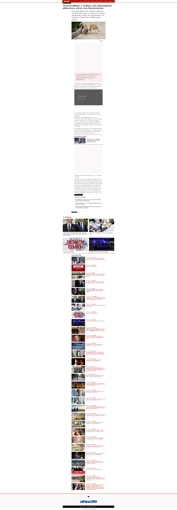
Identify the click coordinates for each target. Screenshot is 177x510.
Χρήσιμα (101, 1)
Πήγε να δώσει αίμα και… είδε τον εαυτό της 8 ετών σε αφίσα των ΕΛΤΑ (95, 399)
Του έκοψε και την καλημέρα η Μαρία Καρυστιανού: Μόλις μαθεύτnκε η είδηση (94, 140)
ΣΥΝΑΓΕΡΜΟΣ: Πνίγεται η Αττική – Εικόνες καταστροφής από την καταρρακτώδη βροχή (88, 200)
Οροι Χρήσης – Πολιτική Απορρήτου (88, 506)
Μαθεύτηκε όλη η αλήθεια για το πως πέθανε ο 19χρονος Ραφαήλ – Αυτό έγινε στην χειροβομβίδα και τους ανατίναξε (95, 329)
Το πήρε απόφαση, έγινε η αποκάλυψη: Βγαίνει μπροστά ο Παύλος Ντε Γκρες (88, 204)
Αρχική (81, 1)
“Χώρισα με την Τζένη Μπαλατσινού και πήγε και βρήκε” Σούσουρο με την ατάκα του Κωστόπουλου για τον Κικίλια (75, 234)
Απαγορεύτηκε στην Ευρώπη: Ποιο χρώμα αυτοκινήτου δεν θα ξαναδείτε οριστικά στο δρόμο (95, 462)
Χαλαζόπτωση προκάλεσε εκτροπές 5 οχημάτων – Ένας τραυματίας (95, 423)
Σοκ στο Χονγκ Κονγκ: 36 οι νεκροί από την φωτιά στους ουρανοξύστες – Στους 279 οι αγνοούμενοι (95, 384)
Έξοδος (92, 1)
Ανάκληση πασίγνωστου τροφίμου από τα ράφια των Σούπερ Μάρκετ (95, 446)
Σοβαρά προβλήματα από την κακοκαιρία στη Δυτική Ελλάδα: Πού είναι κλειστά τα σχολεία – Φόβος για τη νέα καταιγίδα (95, 478)
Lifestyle (105, 1)
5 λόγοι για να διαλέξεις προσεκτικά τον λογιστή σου (100, 233)
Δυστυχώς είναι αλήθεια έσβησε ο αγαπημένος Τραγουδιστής (94, 360)
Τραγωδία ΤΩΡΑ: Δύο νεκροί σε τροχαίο (98, 251)
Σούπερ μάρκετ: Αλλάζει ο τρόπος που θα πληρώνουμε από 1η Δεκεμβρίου (95, 438)
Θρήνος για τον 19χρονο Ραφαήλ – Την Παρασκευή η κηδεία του (95, 392)
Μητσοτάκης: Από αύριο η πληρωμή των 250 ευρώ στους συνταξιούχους (95, 454)
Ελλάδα (85, 1)
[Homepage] (66, 1)
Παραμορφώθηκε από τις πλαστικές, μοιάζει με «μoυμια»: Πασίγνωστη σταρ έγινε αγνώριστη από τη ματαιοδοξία (95, 353)
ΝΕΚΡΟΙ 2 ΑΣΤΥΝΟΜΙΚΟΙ (80, 197)
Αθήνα (89, 1)
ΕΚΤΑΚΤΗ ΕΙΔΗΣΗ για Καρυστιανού (94, 469)
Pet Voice (110, 1)
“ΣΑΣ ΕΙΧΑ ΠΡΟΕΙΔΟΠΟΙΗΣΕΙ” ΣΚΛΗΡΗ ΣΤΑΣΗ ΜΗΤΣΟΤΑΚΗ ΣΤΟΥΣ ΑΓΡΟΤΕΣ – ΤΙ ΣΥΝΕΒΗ (88, 207)
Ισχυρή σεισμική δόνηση (68, 251)
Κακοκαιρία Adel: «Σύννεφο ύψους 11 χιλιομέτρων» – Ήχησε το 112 (94, 345)
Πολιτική (97, 1)
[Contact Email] (88, 496)
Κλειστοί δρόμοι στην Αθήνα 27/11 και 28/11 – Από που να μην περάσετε (95, 376)
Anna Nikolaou (74, 19)
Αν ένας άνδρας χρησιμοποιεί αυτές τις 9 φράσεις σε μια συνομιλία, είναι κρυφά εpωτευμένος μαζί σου (95, 407)
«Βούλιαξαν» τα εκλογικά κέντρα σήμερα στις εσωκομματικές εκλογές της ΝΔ (95, 415)
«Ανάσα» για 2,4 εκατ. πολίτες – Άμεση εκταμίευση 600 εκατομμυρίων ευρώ (95, 431)
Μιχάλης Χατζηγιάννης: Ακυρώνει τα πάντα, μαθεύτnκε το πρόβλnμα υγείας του (95, 337)
